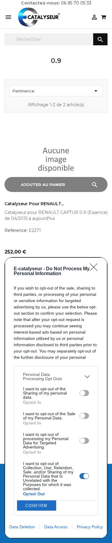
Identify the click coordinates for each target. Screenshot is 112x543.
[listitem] (56, 376)
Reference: (15, 230)
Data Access (55, 526)
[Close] (95, 269)
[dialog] (56, 397)
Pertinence (56, 90)
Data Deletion (22, 526)
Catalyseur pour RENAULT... (34, 204)
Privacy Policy (90, 526)
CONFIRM (36, 505)
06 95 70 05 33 (76, 3)
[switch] (84, 393)
